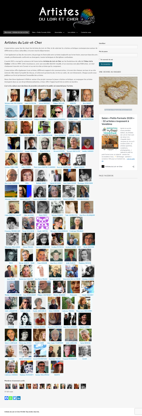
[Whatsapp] (10, 398)
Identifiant (102, 43)
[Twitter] (14, 398)
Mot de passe (103, 51)
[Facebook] (6, 398)
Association (58, 32)
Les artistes (71, 32)
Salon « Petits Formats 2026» (41, 32)
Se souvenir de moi (106, 59)
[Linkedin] (18, 398)
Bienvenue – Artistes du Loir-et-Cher (16, 32)
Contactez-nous (86, 32)
